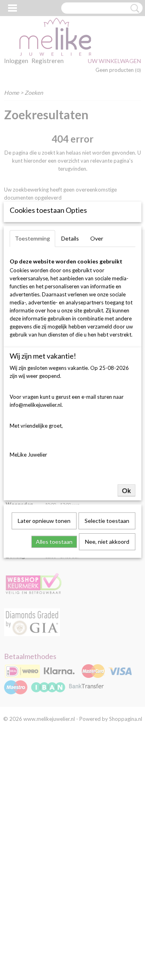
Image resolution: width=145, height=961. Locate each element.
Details (70, 238)
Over (96, 238)
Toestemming (32, 238)
